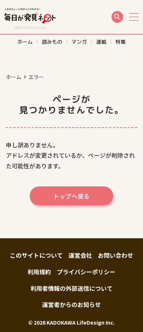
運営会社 (80, 255)
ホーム (13, 76)
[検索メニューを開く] (117, 17)
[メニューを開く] (134, 17)
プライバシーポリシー (86, 271)
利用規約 (39, 271)
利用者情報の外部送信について (71, 288)
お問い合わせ (115, 255)
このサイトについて (36, 255)
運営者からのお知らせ (71, 304)
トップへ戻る (71, 196)
